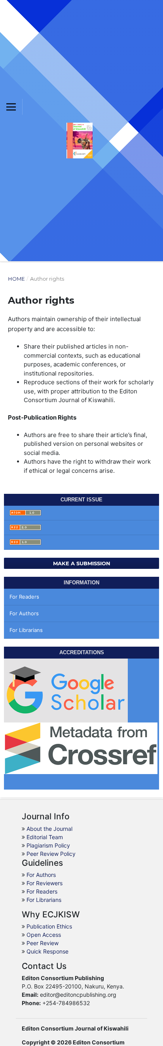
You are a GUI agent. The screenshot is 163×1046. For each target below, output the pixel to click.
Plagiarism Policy (48, 845)
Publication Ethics (49, 926)
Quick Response (47, 951)
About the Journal (49, 828)
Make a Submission (81, 563)
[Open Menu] (11, 107)
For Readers (24, 596)
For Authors (24, 613)
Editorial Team (45, 837)
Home (16, 278)
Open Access (44, 934)
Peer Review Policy (51, 853)
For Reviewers (45, 883)
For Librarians (26, 630)
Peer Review (43, 943)
